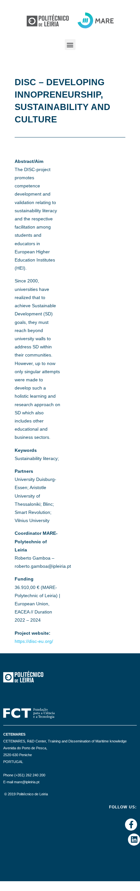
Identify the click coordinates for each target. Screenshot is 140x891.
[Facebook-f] (131, 825)
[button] (70, 44)
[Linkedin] (134, 840)
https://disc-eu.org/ (34, 641)
